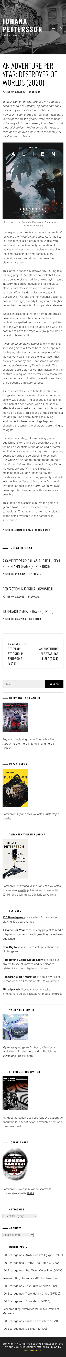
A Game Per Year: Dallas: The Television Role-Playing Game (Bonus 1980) (31, 563)
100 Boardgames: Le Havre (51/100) (28, 611)
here (14, 743)
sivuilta (7, 818)
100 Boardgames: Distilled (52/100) (25, 1328)
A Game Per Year (23, 530)
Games (46, 530)
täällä (30, 1193)
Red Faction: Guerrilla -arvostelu (28, 588)
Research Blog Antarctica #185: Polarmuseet (30, 1278)
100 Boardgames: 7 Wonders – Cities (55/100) (31, 1293)
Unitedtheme (32, 1350)
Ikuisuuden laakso (14, 1055)
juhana (36, 91)
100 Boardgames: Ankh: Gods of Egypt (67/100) (33, 1255)
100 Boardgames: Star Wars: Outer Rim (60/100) (33, 1270)
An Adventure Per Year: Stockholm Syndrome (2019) (17, 653)
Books (38, 530)
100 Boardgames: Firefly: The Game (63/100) (31, 1262)
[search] (61, 27)
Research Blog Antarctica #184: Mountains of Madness (31, 1311)
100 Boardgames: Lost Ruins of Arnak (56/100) (32, 1286)
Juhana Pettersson (23, 25)
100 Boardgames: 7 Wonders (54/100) (26, 1301)
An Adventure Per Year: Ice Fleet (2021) (48, 654)
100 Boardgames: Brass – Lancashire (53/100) (32, 1321)
